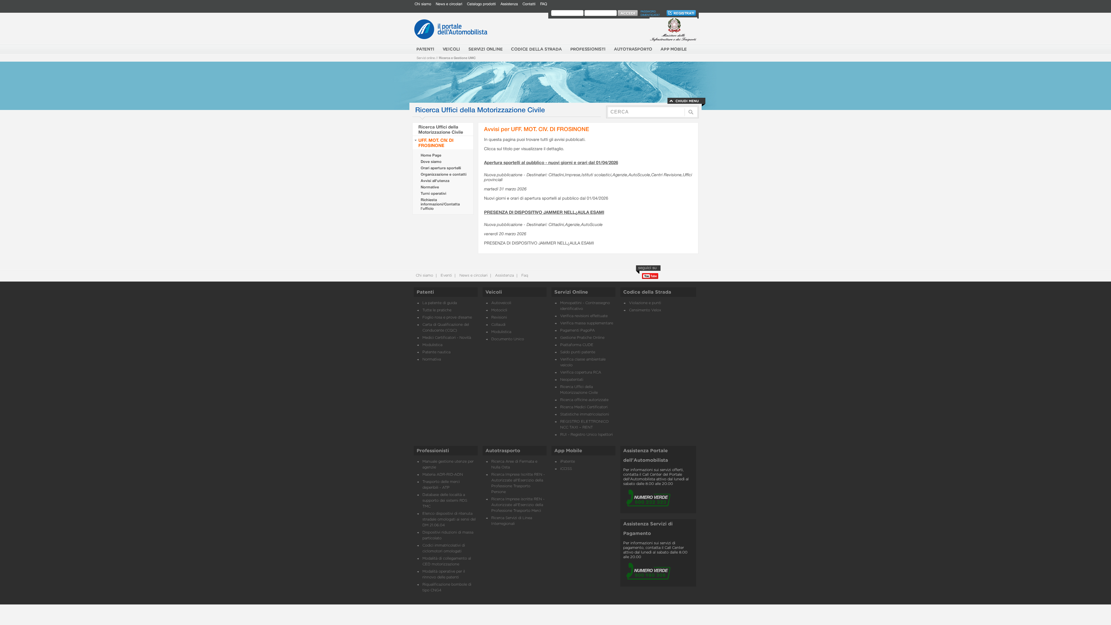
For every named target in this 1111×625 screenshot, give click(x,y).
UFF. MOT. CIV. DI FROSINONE (435, 142)
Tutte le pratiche (436, 310)
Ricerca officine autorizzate (584, 400)
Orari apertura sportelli (441, 168)
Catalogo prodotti (481, 4)
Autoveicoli (501, 303)
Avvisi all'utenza (435, 181)
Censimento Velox (645, 310)
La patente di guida (439, 303)
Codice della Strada (647, 292)
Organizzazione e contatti (443, 174)
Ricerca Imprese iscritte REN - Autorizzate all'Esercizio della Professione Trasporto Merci (518, 505)
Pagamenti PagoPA (577, 330)
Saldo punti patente (577, 352)
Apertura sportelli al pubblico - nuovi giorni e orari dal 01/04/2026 (551, 162)
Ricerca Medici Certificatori (584, 407)
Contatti (529, 4)
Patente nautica (436, 352)
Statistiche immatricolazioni (584, 414)
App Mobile (568, 450)
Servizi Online (571, 292)
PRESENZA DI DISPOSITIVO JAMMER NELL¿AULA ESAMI (544, 212)
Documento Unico (507, 339)
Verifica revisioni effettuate (584, 316)
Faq (524, 275)
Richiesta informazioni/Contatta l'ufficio (440, 204)
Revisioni (499, 317)
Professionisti (433, 450)
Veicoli (493, 292)
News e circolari (449, 4)
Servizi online (426, 58)
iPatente (567, 462)
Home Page (431, 155)
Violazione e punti (645, 303)
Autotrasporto (502, 450)
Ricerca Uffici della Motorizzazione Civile (440, 129)
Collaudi (498, 325)
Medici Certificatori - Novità (446, 338)
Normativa (431, 359)
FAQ (543, 4)
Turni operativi (433, 193)
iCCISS (566, 469)
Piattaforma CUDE (576, 345)
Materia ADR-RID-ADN (442, 475)
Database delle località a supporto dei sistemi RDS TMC (444, 500)
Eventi (445, 275)
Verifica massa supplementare (586, 323)
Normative (430, 187)
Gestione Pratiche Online (582, 338)
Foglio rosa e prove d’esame (447, 317)
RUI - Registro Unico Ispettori (586, 435)
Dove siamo (431, 161)
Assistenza (509, 4)
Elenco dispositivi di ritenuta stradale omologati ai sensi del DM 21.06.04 (449, 519)
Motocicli (499, 310)
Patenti (425, 292)
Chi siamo (423, 4)
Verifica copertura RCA (580, 372)
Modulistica (432, 345)
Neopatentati (571, 380)
